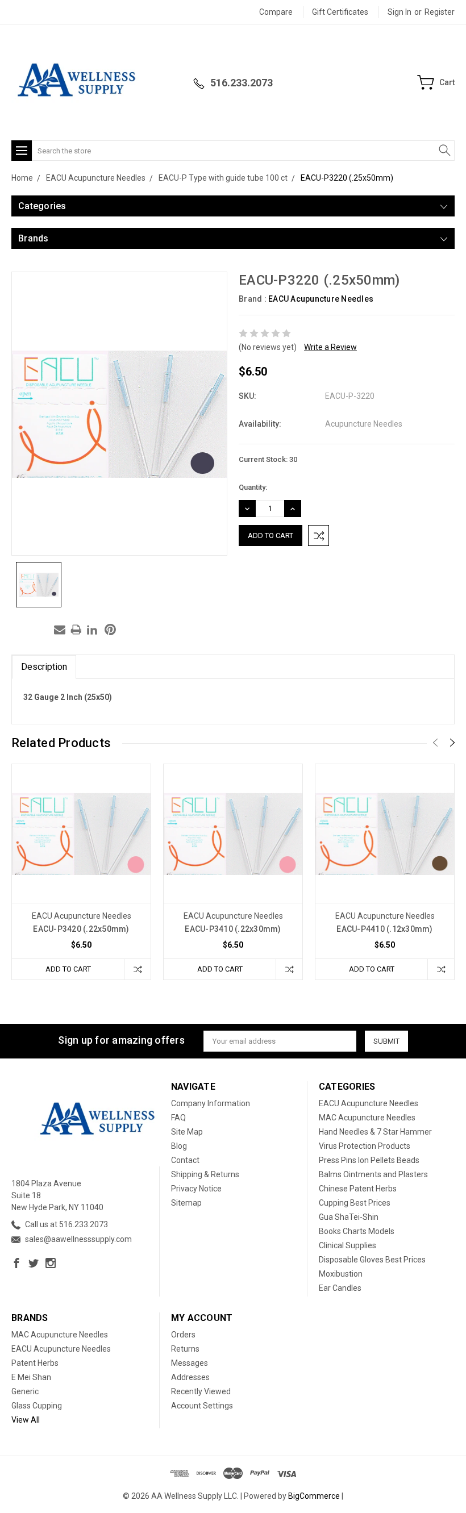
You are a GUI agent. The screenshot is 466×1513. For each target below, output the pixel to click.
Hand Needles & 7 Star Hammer (375, 1131)
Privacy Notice (196, 1188)
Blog (179, 1146)
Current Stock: (268, 459)
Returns (185, 1348)
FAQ (178, 1117)
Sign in (399, 11)
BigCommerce (314, 1496)
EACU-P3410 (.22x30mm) (233, 928)
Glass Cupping (36, 1405)
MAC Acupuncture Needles (367, 1117)
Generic (25, 1391)
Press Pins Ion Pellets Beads (369, 1160)
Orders (183, 1334)
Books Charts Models (356, 1231)
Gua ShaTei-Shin (348, 1217)
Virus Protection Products (364, 1146)
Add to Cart (68, 969)
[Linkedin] (92, 629)
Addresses (190, 1377)
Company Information (210, 1103)
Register (440, 11)
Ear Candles (340, 1288)
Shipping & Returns (205, 1174)
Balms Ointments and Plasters (373, 1174)
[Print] (76, 629)
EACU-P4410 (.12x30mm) (384, 928)
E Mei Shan (31, 1377)
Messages (189, 1363)
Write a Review (330, 347)
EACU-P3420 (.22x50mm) (81, 928)
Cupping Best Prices (354, 1202)
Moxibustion (341, 1273)
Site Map (187, 1131)
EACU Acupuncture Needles (320, 298)
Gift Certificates (340, 11)
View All (25, 1419)
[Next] (452, 742)
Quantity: (253, 487)
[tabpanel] (81, 872)
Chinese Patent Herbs (358, 1188)
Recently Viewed (201, 1391)
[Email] (59, 629)
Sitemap (186, 1202)
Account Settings (202, 1405)
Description (44, 666)
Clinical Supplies (347, 1245)
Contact (185, 1160)
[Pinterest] (110, 629)
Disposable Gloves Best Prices (372, 1259)
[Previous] (435, 742)
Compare (276, 11)
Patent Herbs (35, 1363)
